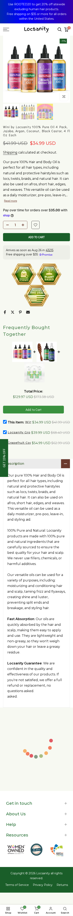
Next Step (36, 694)
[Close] (66, 6)
